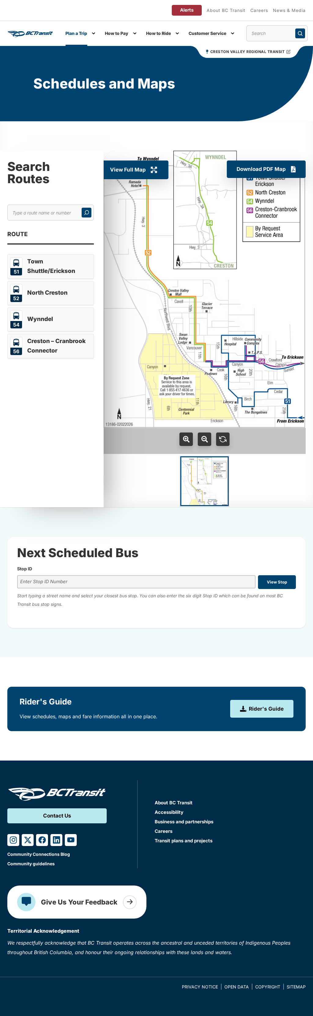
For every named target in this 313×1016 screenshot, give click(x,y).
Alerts (186, 10)
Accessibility (169, 812)
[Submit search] (300, 33)
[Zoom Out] (204, 439)
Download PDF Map (261, 169)
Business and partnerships (184, 822)
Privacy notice (200, 986)
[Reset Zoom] (223, 439)
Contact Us (57, 816)
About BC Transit (226, 10)
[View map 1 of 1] (204, 481)
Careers (259, 10)
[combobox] (136, 581)
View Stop (277, 582)
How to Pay (116, 33)
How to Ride (158, 33)
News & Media (289, 10)
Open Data (236, 986)
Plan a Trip (76, 33)
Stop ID (24, 568)
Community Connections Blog (38, 854)
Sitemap (296, 986)
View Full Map (128, 170)
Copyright (267, 986)
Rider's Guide (266, 709)
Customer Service (207, 33)
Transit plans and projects (183, 841)
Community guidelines (31, 863)
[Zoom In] (186, 439)
